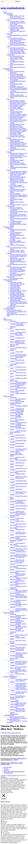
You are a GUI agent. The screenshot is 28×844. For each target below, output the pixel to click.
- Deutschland (11, 321)
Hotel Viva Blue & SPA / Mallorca (18, 171)
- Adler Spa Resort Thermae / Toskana (17, 451)
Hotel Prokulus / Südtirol (16, 118)
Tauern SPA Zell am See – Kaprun (18, 156)
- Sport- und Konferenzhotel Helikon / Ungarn (18, 603)
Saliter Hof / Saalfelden (15, 260)
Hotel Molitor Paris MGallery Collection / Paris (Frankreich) (17, 295)
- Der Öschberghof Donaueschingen (17, 420)
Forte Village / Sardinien (16, 132)
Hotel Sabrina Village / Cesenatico (18, 103)
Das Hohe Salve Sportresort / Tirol (18, 153)
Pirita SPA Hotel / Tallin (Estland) (18, 301)
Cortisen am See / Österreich (17, 154)
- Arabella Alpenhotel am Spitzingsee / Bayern (18, 619)
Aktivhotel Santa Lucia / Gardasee (18, 120)
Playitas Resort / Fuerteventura (17, 42)
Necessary (5, 821)
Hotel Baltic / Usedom (15, 240)
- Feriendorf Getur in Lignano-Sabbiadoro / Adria (17, 341)
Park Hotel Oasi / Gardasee (16, 127)
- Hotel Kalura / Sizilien (18, 492)
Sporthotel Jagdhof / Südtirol (17, 250)
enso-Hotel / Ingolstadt (15, 292)
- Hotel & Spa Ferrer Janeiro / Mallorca (17, 571)
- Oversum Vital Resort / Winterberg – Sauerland (18, 423)
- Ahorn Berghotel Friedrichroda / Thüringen (17, 412)
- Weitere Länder (12, 380)
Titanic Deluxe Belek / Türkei (17, 52)
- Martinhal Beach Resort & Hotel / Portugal (18, 610)
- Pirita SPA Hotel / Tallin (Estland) (17, 706)
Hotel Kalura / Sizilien (15, 134)
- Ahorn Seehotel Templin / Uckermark (16, 414)
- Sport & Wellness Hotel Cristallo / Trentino (18, 635)
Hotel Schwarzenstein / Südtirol (18, 115)
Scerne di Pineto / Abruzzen (17, 135)
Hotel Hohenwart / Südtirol (16, 117)
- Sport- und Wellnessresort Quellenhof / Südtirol (16, 454)
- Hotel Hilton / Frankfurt (18, 679)
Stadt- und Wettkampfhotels (10, 279)
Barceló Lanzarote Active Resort (18, 45)
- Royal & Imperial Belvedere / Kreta (17, 391)
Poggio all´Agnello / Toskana (17, 21)
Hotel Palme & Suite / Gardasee (18, 128)
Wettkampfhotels (11, 307)
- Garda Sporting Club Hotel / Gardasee (18, 471)
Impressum (6, 770)
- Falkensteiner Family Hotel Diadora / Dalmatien (18, 501)
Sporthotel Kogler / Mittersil (17, 160)
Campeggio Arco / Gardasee (17, 27)
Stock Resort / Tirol (15, 161)
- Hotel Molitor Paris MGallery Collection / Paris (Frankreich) (17, 697)
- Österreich (11, 346)
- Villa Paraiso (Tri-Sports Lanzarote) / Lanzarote (17, 560)
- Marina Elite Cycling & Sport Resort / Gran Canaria (18, 549)
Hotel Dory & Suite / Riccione (17, 252)
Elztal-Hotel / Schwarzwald (16, 86)
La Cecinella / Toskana (15, 107)
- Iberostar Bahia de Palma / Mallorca (17, 581)
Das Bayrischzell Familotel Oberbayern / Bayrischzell (16, 75)
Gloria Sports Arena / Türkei (17, 47)
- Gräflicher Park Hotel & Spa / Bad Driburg (18, 431)
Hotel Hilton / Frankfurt (16, 282)
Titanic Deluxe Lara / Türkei (17, 50)
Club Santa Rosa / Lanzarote (17, 181)
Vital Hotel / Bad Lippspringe (17, 245)
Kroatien (9, 138)
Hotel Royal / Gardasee (15, 125)
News (5, 11)
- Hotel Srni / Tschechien (18, 590)
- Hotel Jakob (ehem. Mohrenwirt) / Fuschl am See (17, 648)
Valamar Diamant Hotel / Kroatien (18, 143)
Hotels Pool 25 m (8, 68)
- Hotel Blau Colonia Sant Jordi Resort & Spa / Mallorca (18, 670)
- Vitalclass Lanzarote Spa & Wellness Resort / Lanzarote (18, 555)
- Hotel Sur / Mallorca (18, 573)
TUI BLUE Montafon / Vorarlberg (18, 254)
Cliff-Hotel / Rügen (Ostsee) (17, 95)
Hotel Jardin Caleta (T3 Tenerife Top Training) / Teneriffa (18, 267)
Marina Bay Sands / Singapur (17, 306)
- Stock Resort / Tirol (17, 532)
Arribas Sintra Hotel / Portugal (17, 67)
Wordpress (3, 777)
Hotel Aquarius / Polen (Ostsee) (18, 214)
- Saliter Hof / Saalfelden (18, 653)
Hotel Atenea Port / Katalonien (17, 270)
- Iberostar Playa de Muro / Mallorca (17, 576)
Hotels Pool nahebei (9, 227)
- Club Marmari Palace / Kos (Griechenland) (18, 592)
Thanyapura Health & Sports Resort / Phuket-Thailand (17, 56)
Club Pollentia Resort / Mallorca (18, 189)
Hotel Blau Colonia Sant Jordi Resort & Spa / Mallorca (17, 274)
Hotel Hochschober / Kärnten (17, 163)
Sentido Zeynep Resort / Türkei (17, 53)
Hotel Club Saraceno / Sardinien (18, 131)
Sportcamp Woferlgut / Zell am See (18, 35)
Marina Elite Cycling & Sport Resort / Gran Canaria (17, 174)
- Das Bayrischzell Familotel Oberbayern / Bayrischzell (17, 403)
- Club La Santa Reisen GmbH (15, 716)
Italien (8, 20)
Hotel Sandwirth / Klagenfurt (17, 258)
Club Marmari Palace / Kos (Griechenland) (16, 209)
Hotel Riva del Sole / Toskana (17, 102)
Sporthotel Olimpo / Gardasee (17, 124)
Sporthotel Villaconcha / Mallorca (18, 172)
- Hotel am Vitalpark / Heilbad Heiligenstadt (18, 399)
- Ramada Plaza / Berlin (18, 686)
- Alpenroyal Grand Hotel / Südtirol (17, 458)
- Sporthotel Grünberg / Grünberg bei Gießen (18, 624)
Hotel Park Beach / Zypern (16, 278)
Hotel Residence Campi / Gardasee (18, 129)
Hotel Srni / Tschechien (15, 207)
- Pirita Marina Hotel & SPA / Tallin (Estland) (18, 601)
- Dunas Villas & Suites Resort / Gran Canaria (18, 667)
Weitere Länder (10, 54)
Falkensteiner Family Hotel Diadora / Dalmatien (16, 140)
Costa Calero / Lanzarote (16, 185)
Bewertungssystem (19, 758)
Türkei (8, 46)
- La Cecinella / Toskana (18, 448)
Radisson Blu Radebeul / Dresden (18, 290)
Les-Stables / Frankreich (16, 221)
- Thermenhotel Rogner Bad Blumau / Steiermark (18, 539)
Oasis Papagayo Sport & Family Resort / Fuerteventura (18, 40)
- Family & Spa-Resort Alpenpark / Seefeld (18, 537)
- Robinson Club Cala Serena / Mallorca (18, 584)
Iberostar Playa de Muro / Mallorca (18, 195)
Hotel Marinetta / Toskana (16, 106)
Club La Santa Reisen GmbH (14, 310)
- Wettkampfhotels (12, 714)
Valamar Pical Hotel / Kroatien (17, 145)
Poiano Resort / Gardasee (16, 25)
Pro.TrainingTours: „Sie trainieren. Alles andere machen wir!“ (17, 312)
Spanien (9, 36)
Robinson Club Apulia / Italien (17, 136)
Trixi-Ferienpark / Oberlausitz (17, 18)
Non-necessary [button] (4, 831)
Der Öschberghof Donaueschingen (18, 88)
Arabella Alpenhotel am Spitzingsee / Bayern (16, 233)
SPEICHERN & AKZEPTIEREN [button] (9, 842)
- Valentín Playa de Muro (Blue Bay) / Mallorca (18, 578)
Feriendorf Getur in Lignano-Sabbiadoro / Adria (17, 29)
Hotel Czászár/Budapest (16, 297)
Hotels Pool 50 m (8, 13)
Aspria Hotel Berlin (15, 286)
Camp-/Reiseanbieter (9, 308)
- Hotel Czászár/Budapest (14, 700)
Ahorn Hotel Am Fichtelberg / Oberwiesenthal (17, 79)
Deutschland (10, 14)
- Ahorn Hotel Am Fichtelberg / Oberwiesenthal (17, 409)
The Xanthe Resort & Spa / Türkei (18, 49)
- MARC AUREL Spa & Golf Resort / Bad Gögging (18, 323)
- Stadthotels (11, 678)
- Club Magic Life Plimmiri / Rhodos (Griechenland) (18, 595)
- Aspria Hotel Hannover (18, 683)
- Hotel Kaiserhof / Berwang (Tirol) (17, 657)
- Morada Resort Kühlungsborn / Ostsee (16, 628)
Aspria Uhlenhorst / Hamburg (17, 283)
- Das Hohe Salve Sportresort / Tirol (17, 519)
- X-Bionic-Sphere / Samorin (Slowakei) (17, 385)
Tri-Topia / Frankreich (15, 222)
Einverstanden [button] (7, 790)
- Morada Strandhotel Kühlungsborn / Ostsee (17, 426)
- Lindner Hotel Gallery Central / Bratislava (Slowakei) (18, 703)
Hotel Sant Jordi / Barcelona (17, 43)
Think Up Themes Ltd (13, 775)
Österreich (9, 34)
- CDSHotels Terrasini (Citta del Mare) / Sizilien (18, 333)
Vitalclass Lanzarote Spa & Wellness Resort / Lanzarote (17, 179)
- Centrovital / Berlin (17, 687)
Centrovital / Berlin (14, 289)
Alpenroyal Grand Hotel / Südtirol (18, 114)
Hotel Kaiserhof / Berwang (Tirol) (18, 264)
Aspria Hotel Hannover (15, 285)
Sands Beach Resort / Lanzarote (18, 177)
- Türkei (10, 365)
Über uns (6, 768)
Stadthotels (9, 281)
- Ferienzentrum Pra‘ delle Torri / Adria (17, 344)
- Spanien (10, 350)
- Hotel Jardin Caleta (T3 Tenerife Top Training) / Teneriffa (18, 662)
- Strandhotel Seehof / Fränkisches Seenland (18, 616)
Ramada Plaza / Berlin (15, 288)
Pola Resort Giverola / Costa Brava (18, 204)
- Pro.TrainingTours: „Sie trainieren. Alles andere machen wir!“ (17, 719)
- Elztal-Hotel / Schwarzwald (16, 417)
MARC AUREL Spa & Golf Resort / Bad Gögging (17, 16)
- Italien (10, 328)
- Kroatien (10, 498)
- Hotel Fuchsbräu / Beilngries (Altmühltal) (17, 621)
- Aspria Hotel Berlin (17, 685)
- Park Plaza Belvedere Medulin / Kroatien (18, 514)
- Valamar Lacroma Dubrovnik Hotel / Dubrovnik (17, 512)
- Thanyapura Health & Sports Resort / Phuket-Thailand (18, 383)
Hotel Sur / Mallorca (15, 193)
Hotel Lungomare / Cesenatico (17, 104)
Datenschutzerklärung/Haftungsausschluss (14, 771)
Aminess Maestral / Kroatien (17, 142)
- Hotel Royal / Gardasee (18, 476)
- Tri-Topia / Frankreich (18, 608)
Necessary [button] (3, 820)
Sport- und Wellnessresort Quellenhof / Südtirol (16, 112)
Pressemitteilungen (8, 773)
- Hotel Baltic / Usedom (18, 626)
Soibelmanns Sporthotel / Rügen (18, 77)
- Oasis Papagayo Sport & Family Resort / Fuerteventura (18, 355)
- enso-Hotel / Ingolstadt (18, 691)
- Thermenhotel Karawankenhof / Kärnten (16, 655)
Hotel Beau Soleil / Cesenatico (17, 100)
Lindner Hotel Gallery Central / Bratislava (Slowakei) (17, 299)
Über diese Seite (8, 767)
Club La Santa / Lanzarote (16, 38)
